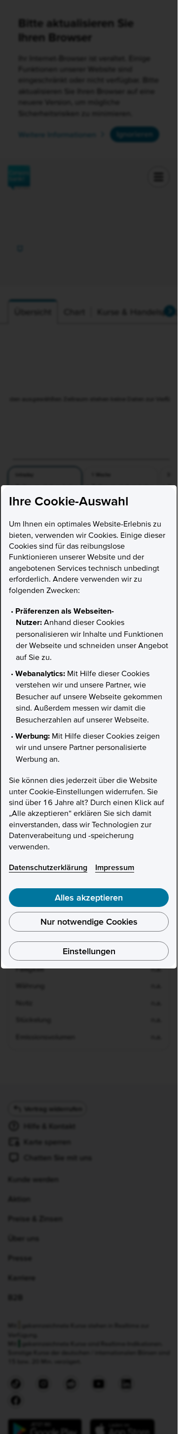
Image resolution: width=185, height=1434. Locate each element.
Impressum (114, 867)
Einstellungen (89, 951)
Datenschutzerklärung (48, 867)
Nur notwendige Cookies (89, 921)
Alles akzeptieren (89, 897)
